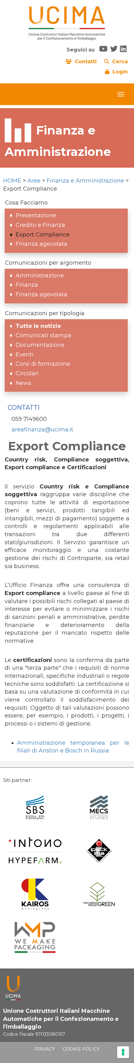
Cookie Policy (81, 1049)
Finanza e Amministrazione (85, 180)
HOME (12, 180)
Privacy (45, 1049)
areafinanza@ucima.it (42, 429)
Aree (34, 180)
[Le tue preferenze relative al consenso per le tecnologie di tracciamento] (123, 1052)
